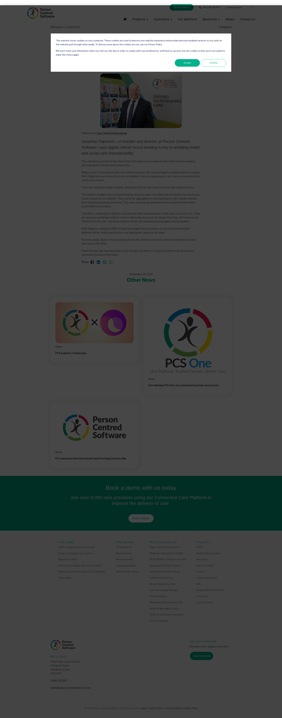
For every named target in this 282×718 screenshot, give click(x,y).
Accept (187, 62)
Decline (214, 62)
